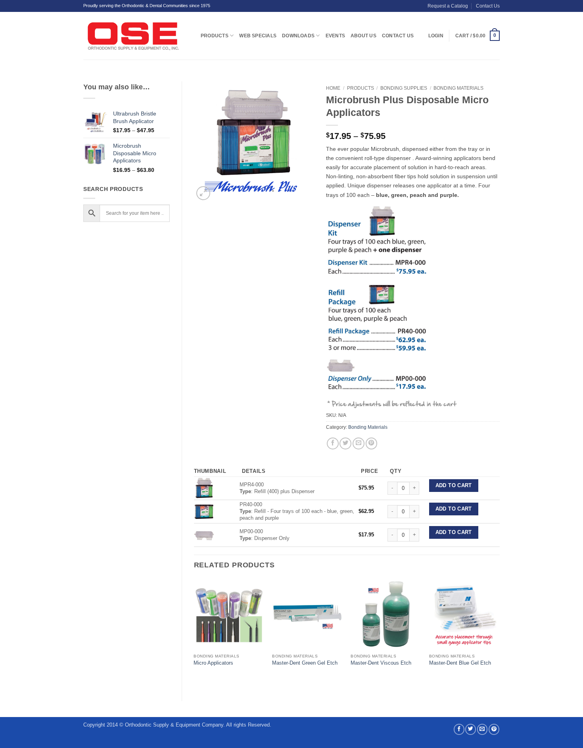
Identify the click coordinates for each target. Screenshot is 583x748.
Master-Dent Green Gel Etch (305, 663)
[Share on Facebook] (333, 443)
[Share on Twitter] (345, 443)
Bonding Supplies (403, 88)
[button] (477, 35)
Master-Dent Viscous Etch (381, 663)
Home (333, 88)
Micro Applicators (213, 663)
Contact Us (488, 6)
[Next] (499, 633)
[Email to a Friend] (358, 443)
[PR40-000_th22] (204, 511)
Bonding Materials (458, 88)
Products (214, 35)
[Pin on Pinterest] (372, 443)
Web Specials (257, 35)
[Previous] (194, 633)
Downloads (298, 35)
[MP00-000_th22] (204, 535)
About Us (363, 35)
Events (335, 35)
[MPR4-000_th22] (204, 488)
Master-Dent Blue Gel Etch (460, 663)
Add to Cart (453, 485)
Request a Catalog (448, 6)
